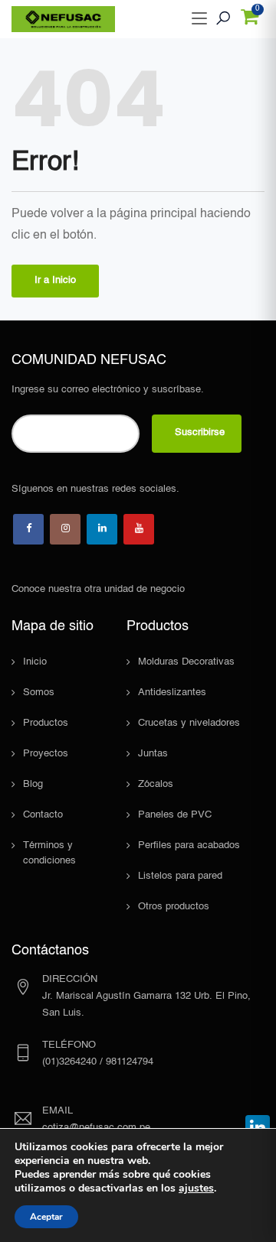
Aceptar (46, 1217)
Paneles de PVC (175, 815)
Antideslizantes (172, 692)
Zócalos (155, 784)
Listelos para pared (180, 876)
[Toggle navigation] (199, 19)
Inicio (35, 662)
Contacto (43, 815)
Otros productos (173, 907)
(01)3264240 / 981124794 (97, 1062)
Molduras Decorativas (186, 662)
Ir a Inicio (55, 280)
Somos (38, 692)
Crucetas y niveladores (189, 723)
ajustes (196, 1188)
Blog (33, 784)
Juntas (153, 754)
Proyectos (45, 754)
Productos (45, 723)
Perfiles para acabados (189, 845)
